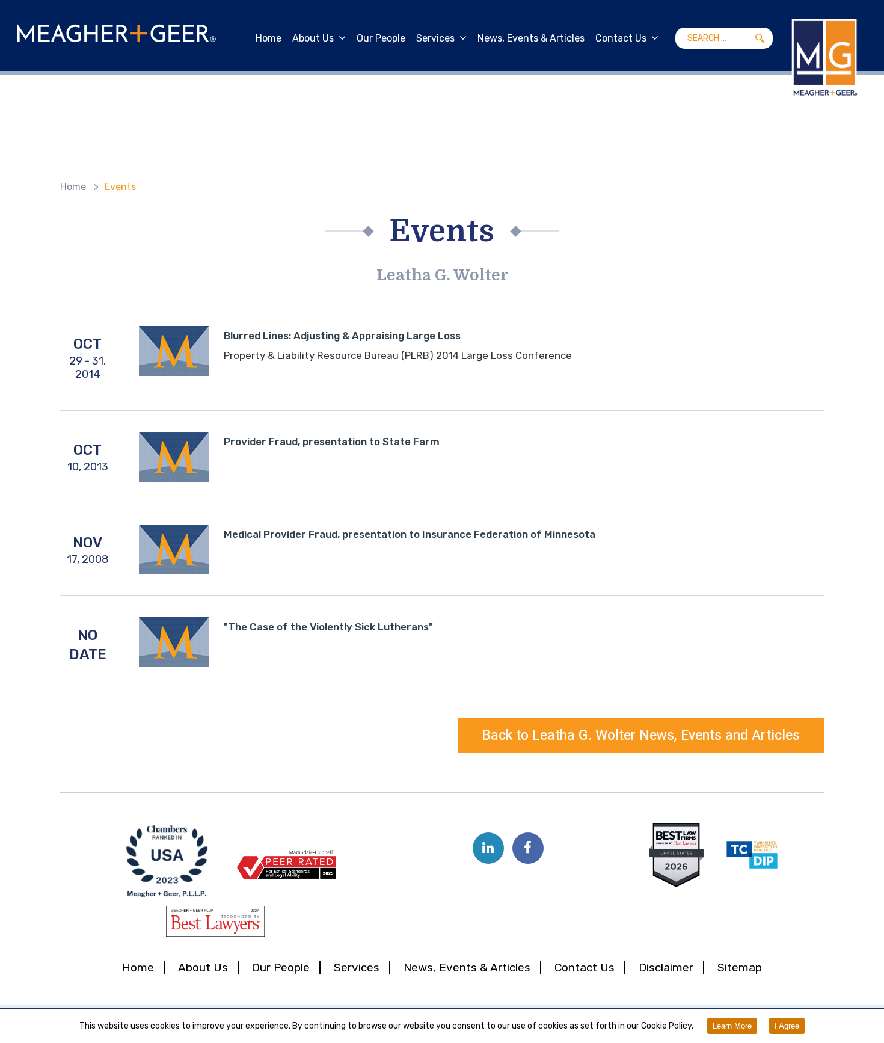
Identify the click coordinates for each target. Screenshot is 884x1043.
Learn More (732, 1025)
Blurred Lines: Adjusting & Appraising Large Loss (342, 336)
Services (435, 38)
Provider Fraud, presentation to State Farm (332, 441)
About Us (313, 38)
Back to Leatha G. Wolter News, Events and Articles (641, 735)
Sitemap (739, 967)
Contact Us (620, 38)
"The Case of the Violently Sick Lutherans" (328, 627)
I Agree (787, 1025)
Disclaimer (666, 967)
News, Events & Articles (531, 38)
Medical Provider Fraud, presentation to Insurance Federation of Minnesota (409, 534)
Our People (381, 38)
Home (268, 38)
